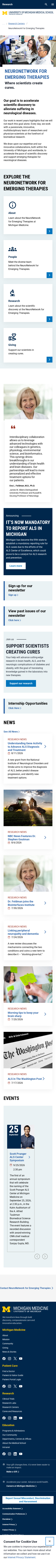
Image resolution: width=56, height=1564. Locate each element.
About (5, 1335)
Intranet (6, 1447)
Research (8, 1393)
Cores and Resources (12, 1411)
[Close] (49, 1541)
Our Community (9, 1435)
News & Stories (9, 1352)
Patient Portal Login (11, 1379)
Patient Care (10, 1365)
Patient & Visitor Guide (12, 1375)
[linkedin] (15, 1418)
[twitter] (15, 1359)
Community (7, 1343)
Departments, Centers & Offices (16, 1439)
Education (8, 1425)
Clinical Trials (8, 1399)
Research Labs (9, 1403)
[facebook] (4, 1359)
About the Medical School (14, 1443)
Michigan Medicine (13, 1329)
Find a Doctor (8, 1371)
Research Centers (10, 1407)
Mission (6, 1339)
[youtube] (20, 1359)
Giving (5, 1348)
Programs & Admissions (13, 1431)
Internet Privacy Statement (21, 1557)
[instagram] (9, 1359)
